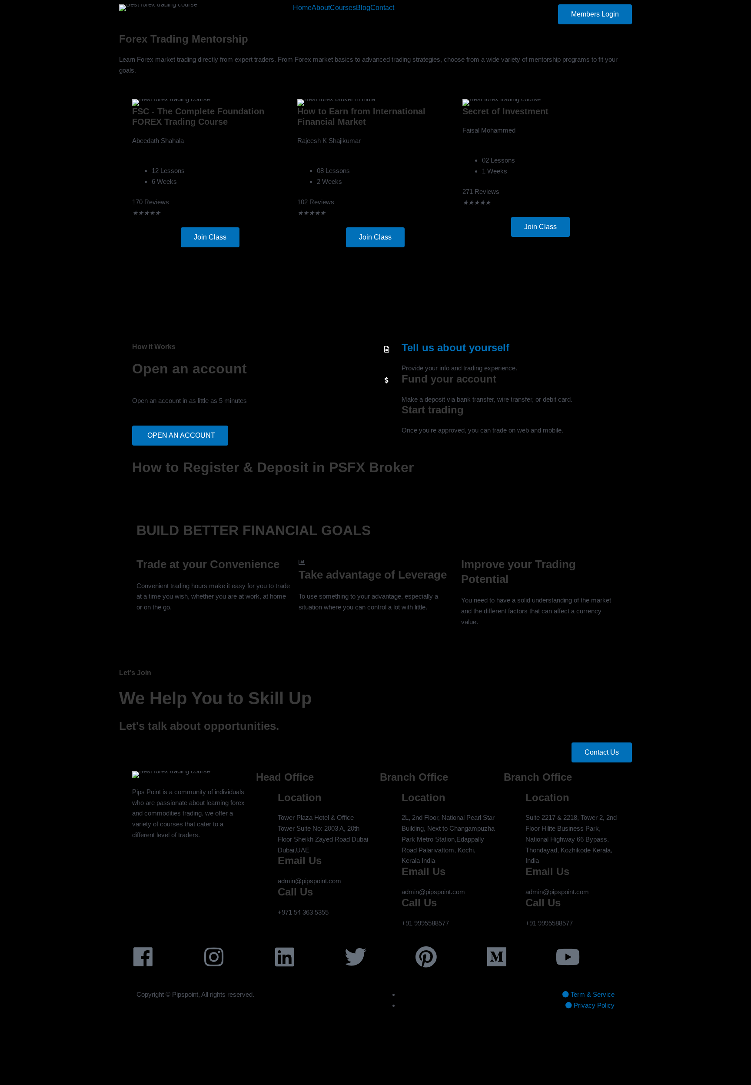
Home (302, 7)
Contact (382, 7)
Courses (343, 7)
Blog (363, 7)
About (321, 7)
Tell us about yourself (455, 347)
